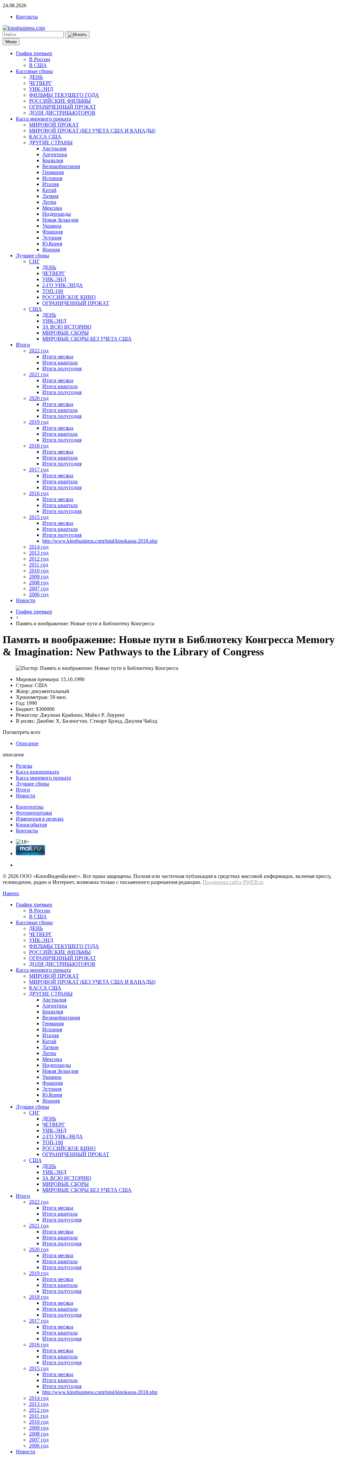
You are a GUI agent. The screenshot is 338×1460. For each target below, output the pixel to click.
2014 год (39, 547)
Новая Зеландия (60, 220)
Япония (51, 249)
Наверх (11, 893)
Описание (27, 743)
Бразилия (52, 160)
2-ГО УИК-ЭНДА (62, 285)
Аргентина (54, 154)
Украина (51, 226)
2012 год (39, 559)
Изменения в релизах (40, 818)
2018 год (39, 446)
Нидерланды (56, 214)
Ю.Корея (52, 243)
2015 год (39, 517)
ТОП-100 (52, 291)
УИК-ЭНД (41, 89)
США (35, 309)
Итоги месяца (57, 356)
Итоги (23, 344)
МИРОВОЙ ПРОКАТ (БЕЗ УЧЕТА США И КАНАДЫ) (92, 130)
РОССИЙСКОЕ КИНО (69, 297)
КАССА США (45, 136)
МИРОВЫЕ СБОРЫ (65, 333)
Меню (11, 41)
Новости (25, 600)
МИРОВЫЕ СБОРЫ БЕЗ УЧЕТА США (87, 339)
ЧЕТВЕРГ (40, 83)
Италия (50, 184)
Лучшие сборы (32, 255)
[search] (77, 34)
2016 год (39, 493)
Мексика (52, 208)
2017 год (39, 469)
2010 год (39, 570)
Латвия (50, 196)
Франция (52, 232)
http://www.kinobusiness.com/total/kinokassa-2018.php (99, 541)
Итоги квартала (60, 362)
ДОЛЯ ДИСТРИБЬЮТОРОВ (62, 113)
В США (38, 65)
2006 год (39, 594)
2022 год (39, 350)
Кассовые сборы (34, 71)
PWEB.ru (253, 882)
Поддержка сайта (222, 882)
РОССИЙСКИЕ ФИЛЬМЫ (60, 101)
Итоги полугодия (62, 368)
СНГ (34, 261)
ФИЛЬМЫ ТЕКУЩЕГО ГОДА (64, 95)
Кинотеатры (30, 807)
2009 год (39, 576)
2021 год (39, 374)
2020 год (39, 398)
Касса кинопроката (37, 772)
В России (39, 59)
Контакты (27, 16)
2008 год (39, 582)
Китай (49, 190)
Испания (52, 178)
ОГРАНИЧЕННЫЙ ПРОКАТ (62, 107)
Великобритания (61, 166)
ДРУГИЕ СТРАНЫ (51, 142)
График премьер (34, 53)
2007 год (39, 588)
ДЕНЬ (36, 77)
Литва (49, 202)
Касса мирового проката (43, 119)
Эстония (51, 237)
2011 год (38, 564)
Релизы (24, 766)
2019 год (39, 422)
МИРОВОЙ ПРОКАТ (54, 125)
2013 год (39, 553)
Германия (53, 172)
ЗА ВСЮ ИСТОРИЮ (66, 327)
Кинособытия (31, 824)
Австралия (54, 148)
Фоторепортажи (34, 813)
